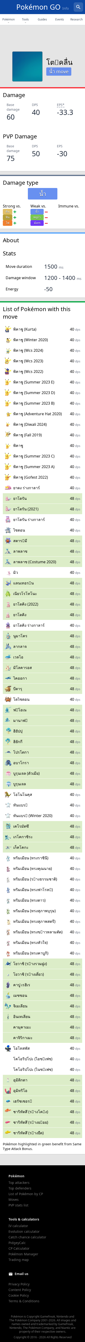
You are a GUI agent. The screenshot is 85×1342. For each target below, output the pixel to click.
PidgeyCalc (17, 1242)
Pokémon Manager (23, 1254)
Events (59, 19)
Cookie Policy (18, 1295)
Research (76, 19)
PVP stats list (18, 1205)
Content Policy (19, 1289)
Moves (13, 1199)
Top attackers (19, 1182)
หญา (37, 217)
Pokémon (8, 19)
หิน (7, 217)
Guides (42, 19)
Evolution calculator (24, 1231)
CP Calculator (19, 1248)
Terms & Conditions (23, 1301)
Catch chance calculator (27, 1237)
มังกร (37, 223)
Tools (25, 19)
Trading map (18, 1259)
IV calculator (18, 1226)
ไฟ (7, 223)
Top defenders (19, 1188)
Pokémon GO (42, 7)
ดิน (7, 212)
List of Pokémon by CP (25, 1194)
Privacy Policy (19, 1284)
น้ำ (37, 212)
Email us (21, 1274)
